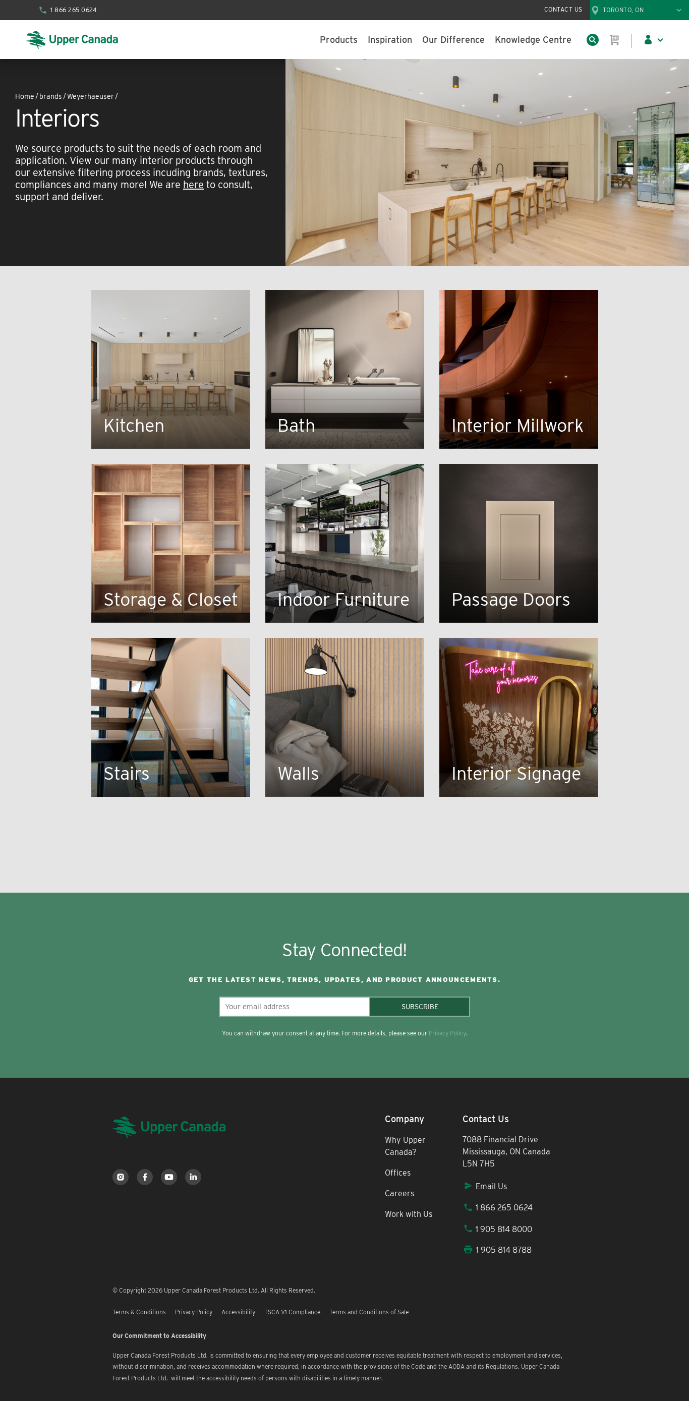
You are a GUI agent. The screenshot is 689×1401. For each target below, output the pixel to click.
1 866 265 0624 (504, 1207)
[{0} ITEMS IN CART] (615, 40)
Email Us (491, 1186)
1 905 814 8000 (504, 1229)
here (193, 185)
